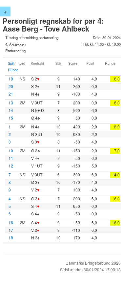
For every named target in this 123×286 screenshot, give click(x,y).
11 (11, 158)
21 (11, 94)
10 (11, 150)
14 (11, 110)
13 (11, 102)
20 (11, 86)
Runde (13, 69)
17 (11, 230)
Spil (10, 63)
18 (11, 237)
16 (11, 222)
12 (11, 165)
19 (11, 78)
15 (11, 118)
